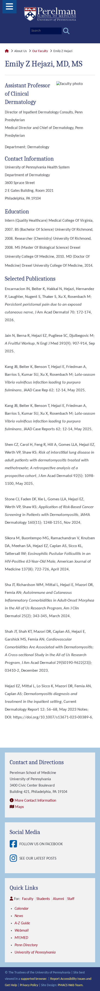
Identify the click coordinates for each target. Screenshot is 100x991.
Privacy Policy (29, 985)
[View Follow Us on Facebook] (14, 844)
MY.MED (21, 938)
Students (43, 899)
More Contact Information (35, 801)
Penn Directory (26, 945)
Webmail (22, 931)
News (19, 916)
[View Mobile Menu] (9, 8)
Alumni (58, 899)
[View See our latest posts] (14, 858)
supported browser (33, 979)
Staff (70, 899)
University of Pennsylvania (35, 952)
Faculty (27, 899)
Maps (19, 807)
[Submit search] (66, 31)
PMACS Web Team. (70, 985)
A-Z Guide (22, 923)
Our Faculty (40, 51)
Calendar (21, 909)
